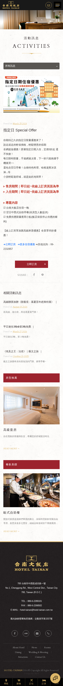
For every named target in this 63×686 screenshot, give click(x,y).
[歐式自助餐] (31, 490)
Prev (53, 389)
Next (57, 389)
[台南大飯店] (31, 570)
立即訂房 (32, 264)
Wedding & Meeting (38, 652)
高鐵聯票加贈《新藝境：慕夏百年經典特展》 (28, 301)
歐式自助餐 (11, 512)
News (34, 647)
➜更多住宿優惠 (26, 244)
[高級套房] (31, 405)
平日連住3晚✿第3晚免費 (17, 326)
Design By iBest (31, 673)
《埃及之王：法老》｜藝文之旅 (21, 351)
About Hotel (18, 647)
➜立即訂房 (9, 244)
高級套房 (10, 429)
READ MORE (10, 448)
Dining (18, 652)
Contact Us (40, 657)
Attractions (23, 657)
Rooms (47, 647)
